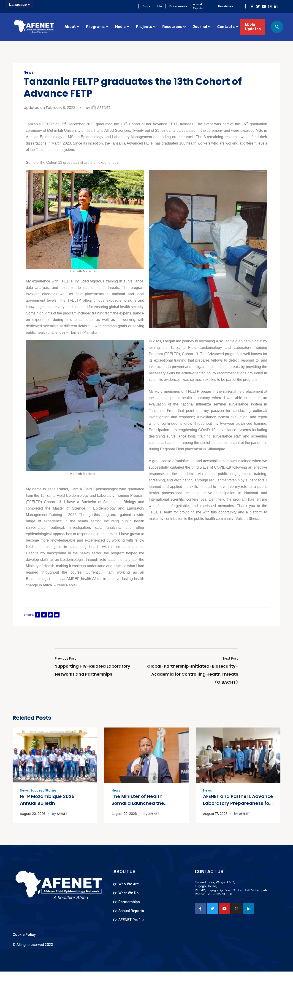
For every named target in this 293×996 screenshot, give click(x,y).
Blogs (146, 6)
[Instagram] (270, 6)
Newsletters (225, 6)
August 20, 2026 (32, 813)
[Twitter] (258, 6)
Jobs (159, 6)
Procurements (178, 6)
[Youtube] (264, 6)
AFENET (103, 107)
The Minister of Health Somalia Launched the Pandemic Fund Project (138, 803)
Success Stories (43, 790)
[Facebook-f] (252, 6)
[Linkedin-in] (276, 6)
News (29, 72)
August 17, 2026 (215, 813)
